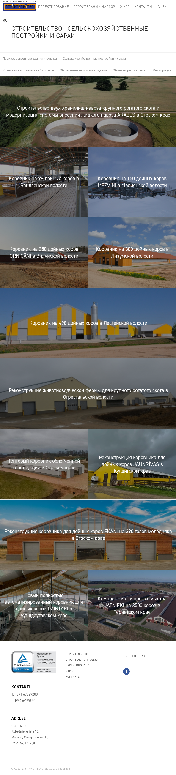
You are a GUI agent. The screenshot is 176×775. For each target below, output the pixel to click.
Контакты (73, 677)
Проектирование (78, 665)
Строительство (77, 654)
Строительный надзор (82, 660)
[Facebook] (126, 671)
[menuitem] (19, 7)
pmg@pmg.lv (25, 700)
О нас (70, 671)
